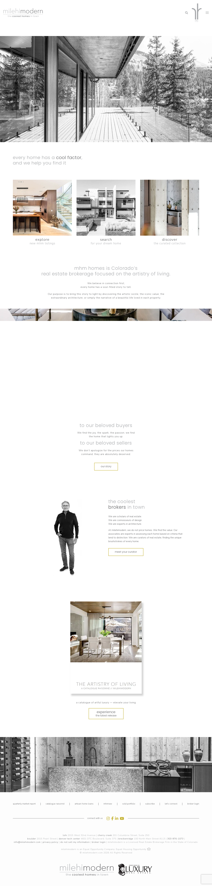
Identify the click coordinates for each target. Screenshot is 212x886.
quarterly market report (24, 803)
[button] (161, 3)
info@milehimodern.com (27, 842)
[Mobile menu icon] (207, 12)
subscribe (150, 803)
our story (106, 466)
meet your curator (126, 552)
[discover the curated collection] (169, 208)
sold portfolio (128, 803)
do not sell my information (75, 842)
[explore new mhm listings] (42, 208)
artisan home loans (84, 803)
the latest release (106, 713)
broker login (193, 803)
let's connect (171, 803)
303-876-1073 (175, 838)
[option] (82, 537)
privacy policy (50, 842)
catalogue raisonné (55, 803)
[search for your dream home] (106, 208)
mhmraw (108, 803)
